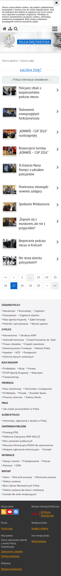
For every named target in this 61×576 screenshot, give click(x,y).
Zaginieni (39, 311)
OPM (18, 465)
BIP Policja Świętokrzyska (47, 513)
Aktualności (9, 311)
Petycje (46, 461)
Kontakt (47, 449)
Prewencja (8, 383)
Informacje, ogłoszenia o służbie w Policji (25, 420)
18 (21, 284)
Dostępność (30, 352)
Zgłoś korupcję (37, 319)
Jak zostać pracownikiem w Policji (21, 409)
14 (45, 276)
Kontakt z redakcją (40, 528)
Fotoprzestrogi (11, 377)
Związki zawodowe (34, 344)
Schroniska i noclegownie (38, 388)
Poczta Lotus (7, 528)
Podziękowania (31, 461)
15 (54, 276)
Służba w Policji (10, 414)
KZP (18, 352)
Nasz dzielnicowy (12, 388)
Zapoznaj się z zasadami (12, 551)
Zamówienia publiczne (14, 426)
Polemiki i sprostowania (15, 323)
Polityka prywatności (10, 556)
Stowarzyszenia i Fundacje (17, 348)
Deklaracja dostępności (11, 569)
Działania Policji (11, 305)
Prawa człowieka (12, 344)
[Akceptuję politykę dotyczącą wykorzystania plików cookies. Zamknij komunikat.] (56, 2)
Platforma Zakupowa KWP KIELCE (21, 436)
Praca (5, 403)
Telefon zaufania (12, 481)
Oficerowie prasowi (45, 477)
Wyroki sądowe (40, 323)
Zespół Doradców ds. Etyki (41, 339)
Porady (32, 368)
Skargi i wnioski (11, 461)
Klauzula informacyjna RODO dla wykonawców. (28, 445)
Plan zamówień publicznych (18, 441)
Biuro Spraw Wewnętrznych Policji (21, 485)
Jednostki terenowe (13, 339)
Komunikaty (25, 311)
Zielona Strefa (33, 397)
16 (4, 284)
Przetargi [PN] (10, 432)
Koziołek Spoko (38, 393)
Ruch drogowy (10, 362)
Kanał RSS (3, 511)
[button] (54, 29)
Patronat (7, 465)
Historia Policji (42, 348)
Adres (6, 477)
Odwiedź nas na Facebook (16, 511)
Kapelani (7, 352)
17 (12, 284)
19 (29, 284)
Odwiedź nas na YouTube (10, 511)
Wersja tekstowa (39, 541)
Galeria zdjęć (27, 60)
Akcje (22, 368)
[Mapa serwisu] (10, 29)
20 (37, 284)
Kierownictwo (10, 335)
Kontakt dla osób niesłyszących (19, 494)
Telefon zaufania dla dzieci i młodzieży (23, 490)
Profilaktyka (9, 368)
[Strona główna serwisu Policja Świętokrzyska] (4, 29)
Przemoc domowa (12, 397)
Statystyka (37, 372)
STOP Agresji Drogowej (15, 372)
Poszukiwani (9, 315)
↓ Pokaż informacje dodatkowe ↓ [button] (30, 79)
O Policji (6, 329)
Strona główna (9, 60)
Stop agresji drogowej (14, 319)
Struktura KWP (28, 335)
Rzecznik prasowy (22, 477)
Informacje (8, 455)
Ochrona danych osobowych (18, 356)
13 (37, 276)
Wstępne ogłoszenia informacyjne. (21, 449)
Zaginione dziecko (29, 315)
